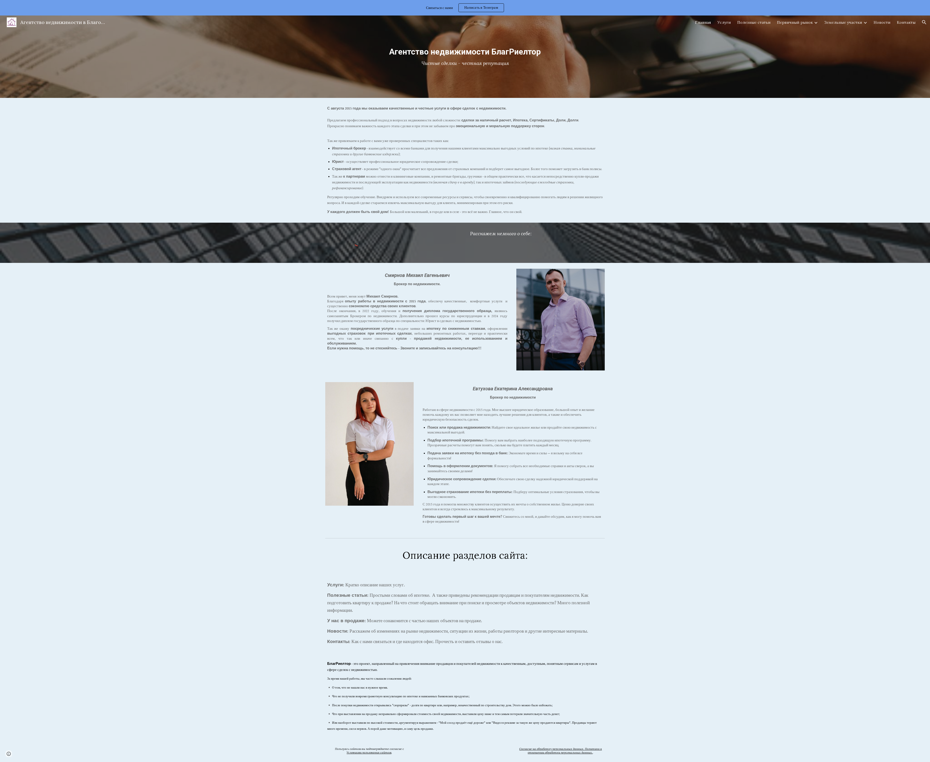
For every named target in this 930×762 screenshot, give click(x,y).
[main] (465, 56)
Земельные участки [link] (843, 22)
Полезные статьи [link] (754, 22)
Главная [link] (703, 22)
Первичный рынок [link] (795, 22)
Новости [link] (882, 22)
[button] (924, 22)
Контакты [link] (906, 22)
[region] (465, 8)
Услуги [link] (724, 22)
